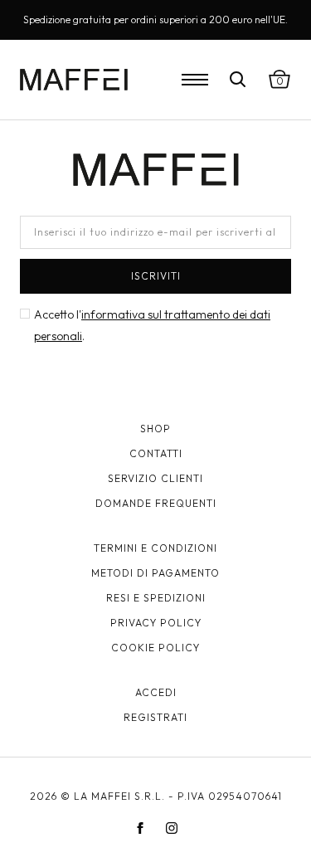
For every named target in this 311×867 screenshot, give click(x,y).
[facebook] (140, 828)
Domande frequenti (155, 503)
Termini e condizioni (155, 548)
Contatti (155, 453)
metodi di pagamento (155, 573)
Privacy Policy (156, 622)
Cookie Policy (155, 647)
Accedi (156, 692)
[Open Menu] (195, 79)
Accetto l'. (152, 325)
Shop (155, 428)
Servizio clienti (155, 478)
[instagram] (171, 828)
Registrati (155, 717)
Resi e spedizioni (156, 598)
